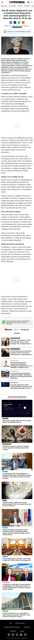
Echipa (22, 631)
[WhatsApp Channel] (25, 634)
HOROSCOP (5, 418)
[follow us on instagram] (16, 330)
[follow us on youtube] (8, 330)
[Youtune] (21, 634)
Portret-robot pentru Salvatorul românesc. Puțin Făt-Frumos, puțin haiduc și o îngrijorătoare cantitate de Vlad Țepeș (21, 352)
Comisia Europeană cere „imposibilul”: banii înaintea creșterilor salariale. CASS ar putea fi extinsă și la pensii (16, 614)
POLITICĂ (20, 6)
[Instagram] (13, 634)
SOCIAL (4, 500)
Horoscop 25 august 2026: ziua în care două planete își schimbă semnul (16, 421)
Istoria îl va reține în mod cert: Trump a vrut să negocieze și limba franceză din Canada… (15, 447)
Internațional (7, 444)
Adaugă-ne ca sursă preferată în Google (18, 31)
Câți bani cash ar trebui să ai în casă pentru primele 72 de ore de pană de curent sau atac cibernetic (16, 504)
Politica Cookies (20, 623)
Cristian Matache (24, 26)
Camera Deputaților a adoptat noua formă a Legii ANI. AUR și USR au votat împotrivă (16, 559)
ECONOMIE (5, 611)
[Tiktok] (17, 634)
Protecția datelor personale (12, 627)
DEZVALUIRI (4, 6)
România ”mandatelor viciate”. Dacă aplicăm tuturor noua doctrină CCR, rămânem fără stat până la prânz (21, 342)
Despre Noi (27, 627)
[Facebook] (9, 634)
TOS (10, 623)
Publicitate (13, 631)
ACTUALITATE (12, 6)
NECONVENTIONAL (17, 27)
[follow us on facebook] (25, 330)
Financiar (27, 6)
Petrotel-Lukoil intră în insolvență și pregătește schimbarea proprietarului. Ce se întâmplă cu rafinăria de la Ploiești (21, 365)
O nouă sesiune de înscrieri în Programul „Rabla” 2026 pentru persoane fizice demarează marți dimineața (21, 375)
